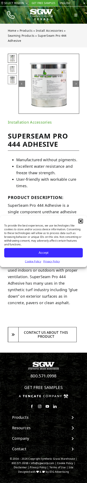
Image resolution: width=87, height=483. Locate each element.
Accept (43, 252)
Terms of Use (57, 467)
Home (12, 31)
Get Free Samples (43, 387)
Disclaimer (20, 467)
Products (26, 31)
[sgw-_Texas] (41, 10)
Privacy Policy (51, 261)
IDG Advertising (59, 472)
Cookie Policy (33, 261)
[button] (81, 221)
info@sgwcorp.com (42, 463)
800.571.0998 (43, 376)
